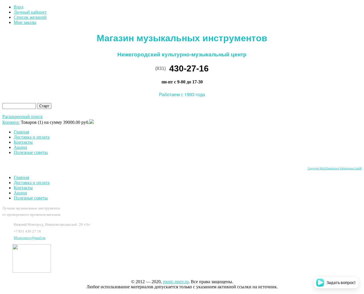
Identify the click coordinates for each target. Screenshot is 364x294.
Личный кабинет (30, 12)
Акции (20, 147)
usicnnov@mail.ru (30, 238)
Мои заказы (25, 22)
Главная (21, 131)
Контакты (23, 142)
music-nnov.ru (176, 281)
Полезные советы (31, 152)
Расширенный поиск (22, 116)
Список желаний (30, 17)
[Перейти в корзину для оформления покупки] (91, 122)
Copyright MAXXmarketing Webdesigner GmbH (335, 168)
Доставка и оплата (31, 137)
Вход (18, 7)
